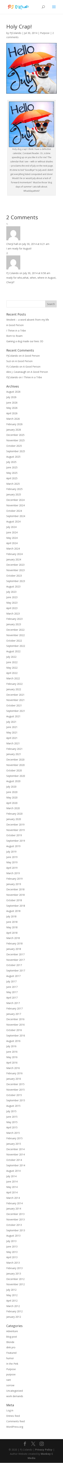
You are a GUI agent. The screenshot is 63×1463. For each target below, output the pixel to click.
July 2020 (11, 786)
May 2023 (12, 602)
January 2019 (13, 884)
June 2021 (12, 727)
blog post (11, 1336)
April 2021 (12, 738)
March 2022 (13, 678)
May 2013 (12, 1252)
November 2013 (15, 1219)
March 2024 (13, 548)
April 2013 (12, 1257)
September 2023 (15, 581)
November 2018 (15, 894)
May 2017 (12, 992)
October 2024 (14, 510)
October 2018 (14, 900)
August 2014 (13, 1170)
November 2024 (15, 505)
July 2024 (11, 527)
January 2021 (13, 754)
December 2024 (15, 500)
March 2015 (13, 1132)
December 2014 (15, 1149)
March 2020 (13, 808)
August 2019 (13, 846)
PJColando (15, 33)
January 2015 (13, 1143)
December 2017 (15, 954)
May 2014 (12, 1187)
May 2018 (12, 927)
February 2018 (14, 943)
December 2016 (15, 1019)
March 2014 (13, 1197)
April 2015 (12, 1127)
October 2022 (14, 640)
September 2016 (15, 1035)
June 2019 (12, 857)
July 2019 (11, 851)
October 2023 (14, 575)
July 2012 (11, 1289)
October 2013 (14, 1225)
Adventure (12, 1331)
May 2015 (12, 1122)
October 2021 (14, 705)
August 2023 (13, 586)
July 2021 (11, 721)
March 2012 (13, 1306)
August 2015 (13, 1105)
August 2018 (13, 911)
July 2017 (11, 981)
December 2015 (15, 1084)
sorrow (10, 1385)
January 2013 (13, 1273)
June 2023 (12, 597)
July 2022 (11, 656)
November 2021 (15, 700)
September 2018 (15, 905)
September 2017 (15, 970)
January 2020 (13, 819)
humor (10, 1358)
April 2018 (12, 932)
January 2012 (13, 1316)
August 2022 (13, 651)
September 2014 (15, 1165)
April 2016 (12, 1062)
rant (8, 1379)
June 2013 (12, 1246)
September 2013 (15, 1230)
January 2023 (13, 624)
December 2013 (15, 1214)
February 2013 (14, 1268)
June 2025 (12, 467)
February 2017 (14, 1008)
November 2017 (15, 959)
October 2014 (14, 1160)
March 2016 (13, 1068)
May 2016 (12, 1057)
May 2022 (12, 667)
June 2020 (12, 792)
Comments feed (15, 1421)
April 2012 (12, 1300)
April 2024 (12, 543)
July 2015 (11, 1111)
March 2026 (13, 418)
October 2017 (14, 965)
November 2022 (15, 635)
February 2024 (14, 554)
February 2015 (14, 1138)
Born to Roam (14, 335)
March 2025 (13, 483)
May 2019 (12, 862)
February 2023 (14, 618)
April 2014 (12, 1192)
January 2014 (13, 1208)
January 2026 (13, 429)
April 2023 (12, 608)
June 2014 (12, 1181)
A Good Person (15, 325)
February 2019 (14, 878)
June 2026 (12, 402)
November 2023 (15, 570)
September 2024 (15, 516)
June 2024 (12, 532)
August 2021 (13, 716)
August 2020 (13, 781)
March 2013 (13, 1262)
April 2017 (12, 997)
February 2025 (14, 489)
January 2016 (13, 1078)
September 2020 (15, 776)
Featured (11, 1352)
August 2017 (13, 976)
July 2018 (11, 916)
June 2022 (12, 662)
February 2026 (14, 424)
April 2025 (12, 478)
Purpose (45, 33)
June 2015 (12, 1116)
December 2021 (15, 694)
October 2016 (14, 1030)
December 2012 (15, 1279)
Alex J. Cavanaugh (16, 371)
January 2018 (13, 949)
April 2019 (12, 867)
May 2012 (12, 1295)
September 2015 (15, 1100)
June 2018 (12, 922)
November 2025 (15, 440)
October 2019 (14, 835)
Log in (9, 1410)
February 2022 (14, 683)
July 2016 (11, 1046)
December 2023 (15, 564)
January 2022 (13, 689)
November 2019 (15, 830)
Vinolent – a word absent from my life (27, 319)
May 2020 (12, 797)
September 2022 (15, 646)
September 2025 (15, 451)
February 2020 (14, 813)
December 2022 (15, 629)
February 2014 (14, 1203)
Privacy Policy (43, 1449)
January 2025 (13, 494)
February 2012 (14, 1311)
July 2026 (11, 397)
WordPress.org (14, 1426)
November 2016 (15, 1024)
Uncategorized (14, 1390)
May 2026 (12, 407)
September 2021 (15, 711)
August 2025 (13, 456)
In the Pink (12, 1363)
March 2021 (13, 743)
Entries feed (13, 1416)
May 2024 (12, 537)
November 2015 (15, 1089)
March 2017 (13, 1003)
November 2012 (15, 1284)
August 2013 (13, 1235)
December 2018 (15, 889)
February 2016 (14, 1073)
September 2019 (15, 840)
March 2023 (13, 613)
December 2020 (15, 759)
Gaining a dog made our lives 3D (24, 341)
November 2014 (15, 1154)
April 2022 (12, 673)
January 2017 (13, 1014)
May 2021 (12, 732)
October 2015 (14, 1095)
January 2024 (13, 559)
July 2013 (11, 1241)
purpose (11, 1374)
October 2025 (14, 445)
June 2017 (12, 987)
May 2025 (12, 472)
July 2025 (11, 462)
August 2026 (13, 391)
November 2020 (15, 765)
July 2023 (11, 591)
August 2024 (13, 521)
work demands (14, 1396)
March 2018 (13, 938)
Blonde (10, 1342)
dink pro (10, 1347)
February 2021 (14, 748)
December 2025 (15, 435)
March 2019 (13, 873)
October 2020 (14, 770)
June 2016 (12, 1051)
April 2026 (12, 413)
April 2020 (12, 803)
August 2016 (13, 1041)
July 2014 (11, 1176)
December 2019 (15, 824)
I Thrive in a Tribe (16, 330)
